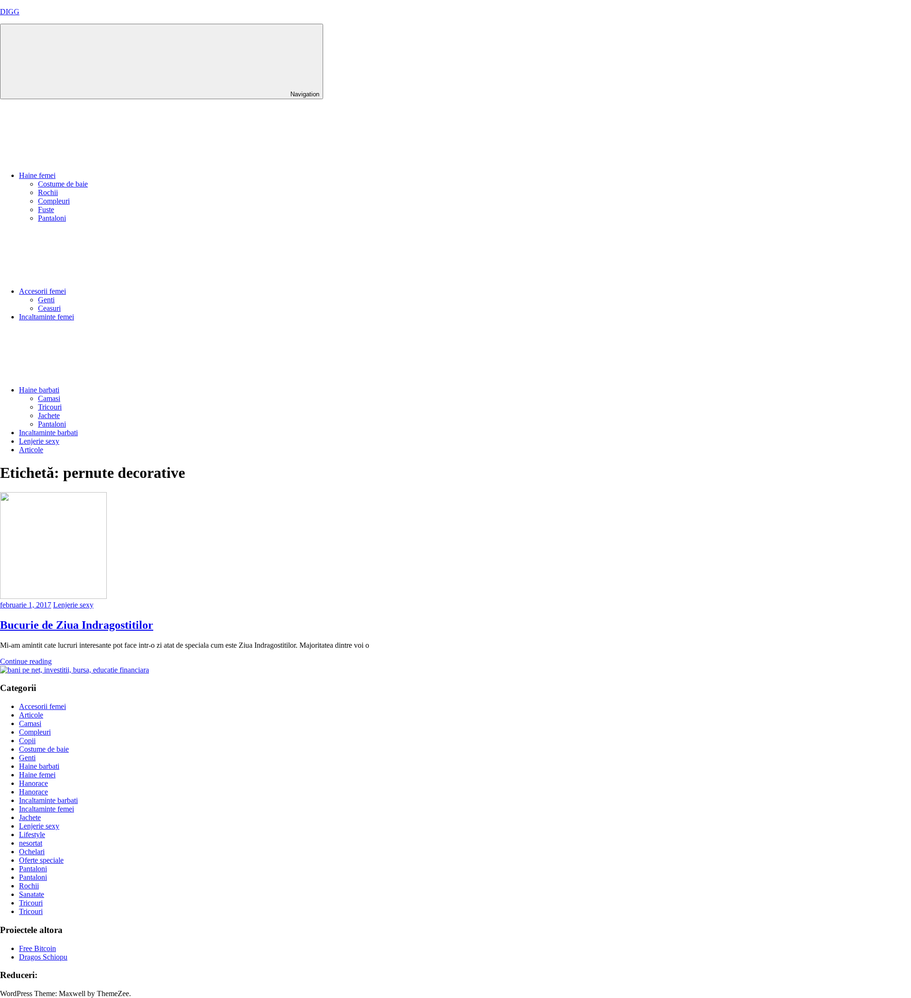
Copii (27, 741)
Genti (46, 300)
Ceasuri (49, 308)
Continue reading (26, 661)
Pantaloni (52, 218)
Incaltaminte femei (46, 317)
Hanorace (33, 783)
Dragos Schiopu (43, 957)
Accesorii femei (42, 291)
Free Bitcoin (37, 948)
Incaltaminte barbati (48, 433)
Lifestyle (32, 834)
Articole (31, 450)
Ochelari (32, 852)
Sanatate (31, 894)
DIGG (9, 12)
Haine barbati (39, 390)
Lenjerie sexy (39, 441)
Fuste (46, 209)
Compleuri (54, 201)
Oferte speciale (41, 860)
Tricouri (50, 407)
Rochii (48, 192)
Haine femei (37, 175)
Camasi (49, 398)
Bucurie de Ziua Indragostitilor (76, 625)
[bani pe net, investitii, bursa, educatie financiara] (74, 670)
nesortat (30, 843)
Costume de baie (63, 184)
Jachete (49, 415)
